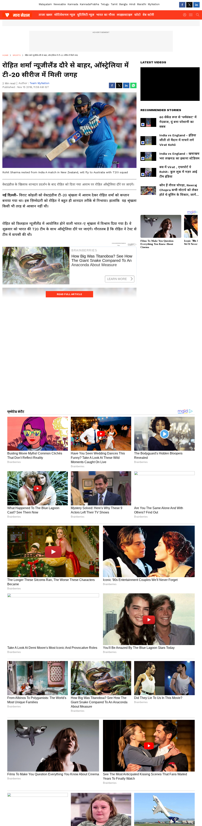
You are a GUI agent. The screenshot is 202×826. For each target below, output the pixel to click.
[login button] (185, 14)
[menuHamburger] (191, 15)
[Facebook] (182, 4)
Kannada (72, 4)
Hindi (132, 4)
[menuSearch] (197, 14)
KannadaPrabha (89, 4)
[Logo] (19, 14)
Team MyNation (39, 83)
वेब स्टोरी (148, 15)
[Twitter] (189, 4)
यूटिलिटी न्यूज (85, 15)
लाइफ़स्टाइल (124, 15)
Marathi (141, 4)
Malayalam (45, 4)
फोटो (137, 15)
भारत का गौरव (105, 15)
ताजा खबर (45, 15)
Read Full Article (69, 294)
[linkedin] (196, 4)
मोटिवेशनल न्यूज (64, 15)
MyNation (154, 4)
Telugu (105, 4)
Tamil (114, 4)
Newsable (59, 4)
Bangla (123, 4)
